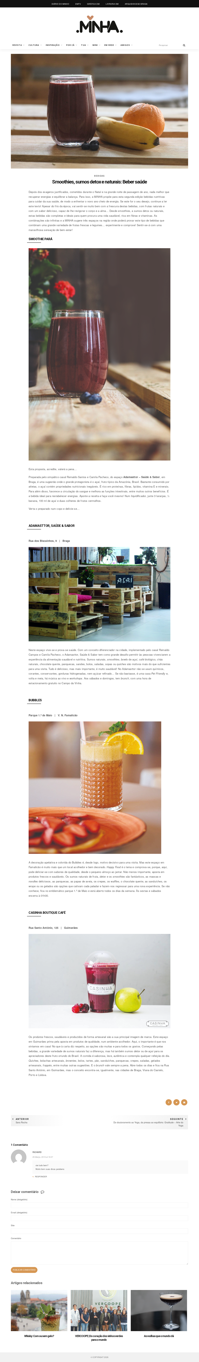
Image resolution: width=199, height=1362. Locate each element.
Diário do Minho (60, 3)
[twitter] (176, 1102)
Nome (19, 1199)
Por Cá (70, 45)
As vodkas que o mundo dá (159, 1336)
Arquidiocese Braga (136, 3)
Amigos (125, 45)
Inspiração (53, 45)
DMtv (78, 3)
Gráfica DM (93, 3)
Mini (95, 45)
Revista (17, 45)
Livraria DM (112, 3)
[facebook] (169, 1102)
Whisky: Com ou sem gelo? (39, 1336)
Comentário (16, 1238)
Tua (83, 45)
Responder (41, 1176)
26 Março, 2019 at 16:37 (42, 1157)
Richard (37, 1152)
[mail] (184, 1102)
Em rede (109, 45)
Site (12, 1225)
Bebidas (99, 175)
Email (19, 1212)
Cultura (33, 45)
